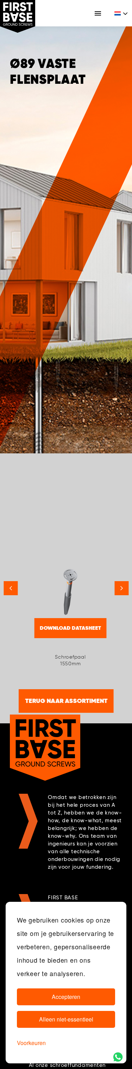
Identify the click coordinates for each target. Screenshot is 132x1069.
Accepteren (66, 997)
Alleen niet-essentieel (66, 1019)
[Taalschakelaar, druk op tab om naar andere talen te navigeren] (121, 13)
